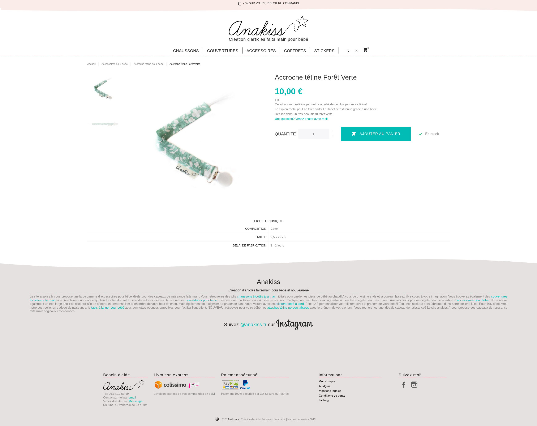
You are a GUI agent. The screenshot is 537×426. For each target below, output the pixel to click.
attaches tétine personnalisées (288, 307)
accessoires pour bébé (473, 300)
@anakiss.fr (253, 324)
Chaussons (186, 51)
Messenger (136, 401)
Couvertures (222, 51)
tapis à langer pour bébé (107, 307)
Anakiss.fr (234, 419)
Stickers (324, 51)
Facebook (404, 384)
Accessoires (261, 51)
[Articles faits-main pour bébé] (268, 26)
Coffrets (295, 51)
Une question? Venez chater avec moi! (301, 119)
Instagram (414, 384)
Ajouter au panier (375, 133)
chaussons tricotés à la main (256, 296)
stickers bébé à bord (290, 303)
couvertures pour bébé (201, 300)
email (132, 397)
